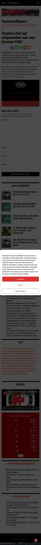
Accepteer (20, 279)
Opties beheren (20, 291)
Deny (20, 285)
